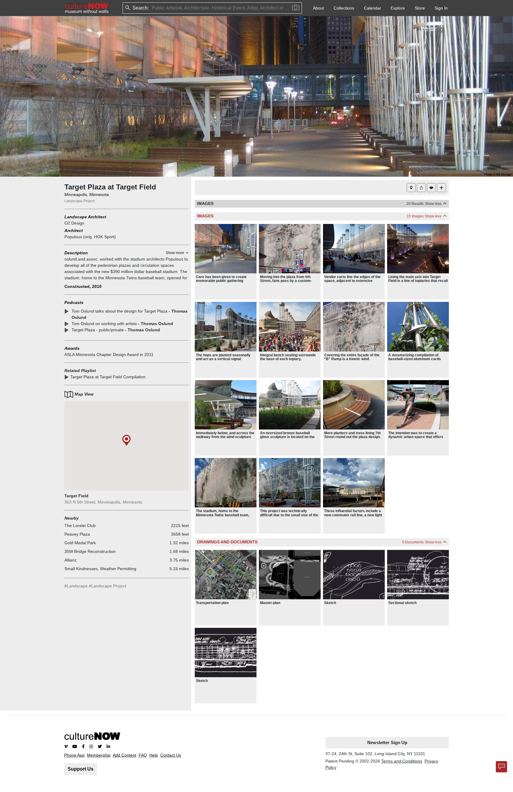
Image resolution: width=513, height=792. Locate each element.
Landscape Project (79, 201)
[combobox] (152, 8)
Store (420, 8)
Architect (73, 230)
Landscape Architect (85, 216)
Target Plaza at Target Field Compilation (107, 376)
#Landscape (76, 586)
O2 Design (74, 223)
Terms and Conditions (401, 761)
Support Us (81, 768)
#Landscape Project (107, 586)
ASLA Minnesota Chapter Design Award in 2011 (108, 354)
